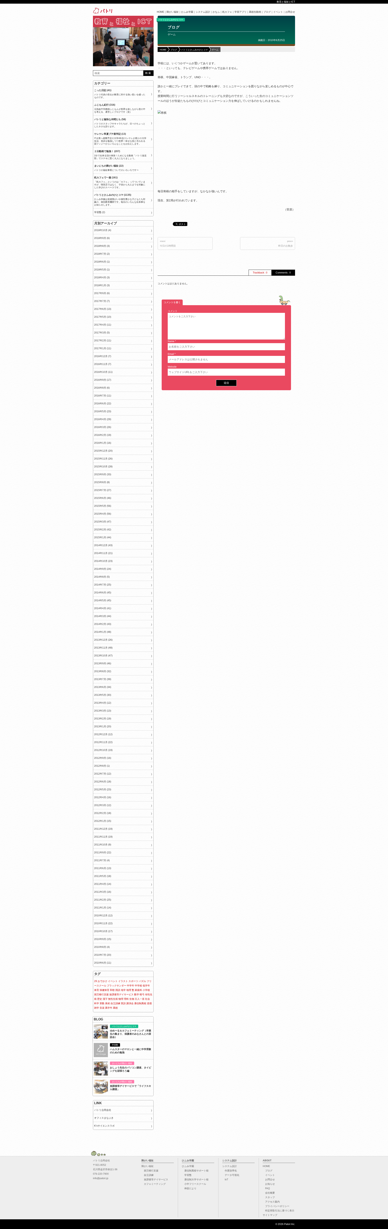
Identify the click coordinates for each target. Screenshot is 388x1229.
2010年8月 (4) (102, 947)
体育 (96, 990)
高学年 (108, 1007)
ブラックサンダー (116, 985)
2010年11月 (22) (103, 923)
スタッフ (269, 1197)
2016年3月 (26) (102, 427)
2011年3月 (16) (102, 891)
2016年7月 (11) (102, 395)
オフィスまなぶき (104, 1118)
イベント (278, 12)
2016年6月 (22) (102, 403)
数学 (136, 994)
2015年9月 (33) (102, 474)
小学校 (146, 990)
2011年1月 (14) (102, 907)
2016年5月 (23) (102, 411)
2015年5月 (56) (102, 506)
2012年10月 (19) (103, 750)
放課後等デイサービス (121, 994)
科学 (96, 1003)
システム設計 (203, 12)
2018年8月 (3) (102, 246)
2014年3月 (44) (102, 616)
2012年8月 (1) (102, 765)
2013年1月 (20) (102, 726)
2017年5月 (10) (102, 316)
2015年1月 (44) (102, 537)
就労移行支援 (101, 994)
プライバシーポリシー (276, 1206)
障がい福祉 (173, 12)
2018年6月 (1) (102, 261)
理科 (126, 999)
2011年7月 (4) (102, 860)
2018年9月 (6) (102, 238)
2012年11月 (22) (103, 742)
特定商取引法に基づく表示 (278, 1210)
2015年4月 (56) (102, 513)
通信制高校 (140, 1003)
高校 (115, 1007)
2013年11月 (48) (103, 647)
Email (171, 354)
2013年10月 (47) (103, 655)
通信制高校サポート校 (195, 1170)
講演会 (130, 1003)
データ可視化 (230, 1175)
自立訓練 (115, 1003)
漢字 (105, 999)
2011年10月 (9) (102, 844)
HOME (160, 12)
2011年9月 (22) (102, 852)
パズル (142, 981)
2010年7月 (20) (102, 955)
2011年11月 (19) (103, 836)
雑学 (96, 1007)
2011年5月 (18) (102, 876)
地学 (123, 990)
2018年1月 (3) (102, 285)
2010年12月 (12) (103, 915)
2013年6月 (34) (102, 687)
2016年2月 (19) (102, 435)
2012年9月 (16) (102, 758)
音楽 (102, 1007)
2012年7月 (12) (102, 773)
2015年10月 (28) (103, 466)
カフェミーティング (153, 1184)
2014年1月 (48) (102, 632)
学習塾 (187, 1175)
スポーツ (133, 981)
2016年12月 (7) (102, 356)
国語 (117, 990)
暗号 (142, 994)
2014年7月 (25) (102, 584)
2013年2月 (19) (102, 718)
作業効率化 (229, 1170)
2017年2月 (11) (102, 340)
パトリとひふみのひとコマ (171, 20)
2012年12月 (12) (103, 734)
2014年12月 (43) (103, 545)
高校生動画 (255, 12)
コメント (172, 311)
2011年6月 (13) (102, 868)
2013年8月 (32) (102, 671)
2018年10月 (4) (102, 230)
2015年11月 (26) (103, 458)
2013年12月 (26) (103, 639)
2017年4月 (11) (102, 324)
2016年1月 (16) (102, 443)
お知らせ (269, 1184)
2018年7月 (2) (102, 253)
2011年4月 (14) (102, 884)
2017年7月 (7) (102, 301)
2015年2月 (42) (102, 529)
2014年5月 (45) (102, 600)
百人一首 (139, 999)
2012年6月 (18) (102, 781)
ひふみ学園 (187, 12)
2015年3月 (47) (102, 521)
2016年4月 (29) (102, 419)
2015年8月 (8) (102, 482)
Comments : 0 (283, 272)
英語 (123, 1003)
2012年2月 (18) (102, 813)
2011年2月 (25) (102, 899)
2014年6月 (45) (102, 592)
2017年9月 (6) (102, 293)
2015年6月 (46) (102, 498)
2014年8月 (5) (102, 576)
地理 (128, 990)
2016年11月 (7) (102, 364)
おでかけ (102, 981)
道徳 (149, 1003)
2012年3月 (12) (102, 805)
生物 (131, 999)
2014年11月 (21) (103, 553)
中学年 (130, 985)
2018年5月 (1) (102, 269)
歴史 (99, 999)
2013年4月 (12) (102, 702)
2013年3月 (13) (102, 710)
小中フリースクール (194, 1184)
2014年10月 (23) (103, 561)
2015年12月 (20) (103, 450)
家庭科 (138, 990)
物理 (120, 999)
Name (171, 341)
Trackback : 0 (260, 272)
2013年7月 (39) (102, 679)
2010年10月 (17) (103, 931)
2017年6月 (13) (102, 309)
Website (172, 366)
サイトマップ (270, 1215)
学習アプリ (240, 12)
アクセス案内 (271, 1201)
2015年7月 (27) (102, 490)
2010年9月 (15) (102, 939)
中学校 (138, 985)
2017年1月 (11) (102, 348)
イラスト (123, 981)
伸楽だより (189, 1188)
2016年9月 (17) (102, 379)
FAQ (266, 1188)
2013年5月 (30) (102, 695)
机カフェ (227, 12)
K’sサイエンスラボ (104, 1125)
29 (95, 981)
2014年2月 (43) (102, 624)
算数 (102, 1003)
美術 (107, 1003)
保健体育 (104, 990)
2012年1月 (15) (102, 821)
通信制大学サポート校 (195, 1179)
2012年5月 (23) (102, 789)
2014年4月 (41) (102, 608)
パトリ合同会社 (102, 1110)
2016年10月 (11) (103, 372)
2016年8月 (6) (102, 387)
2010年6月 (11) (102, 962)
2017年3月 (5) (102, 332)
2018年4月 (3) (102, 277)
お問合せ (290, 12)
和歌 (112, 990)
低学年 (146, 985)
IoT (225, 1179)
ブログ (267, 12)
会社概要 (269, 1192)
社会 (147, 999)
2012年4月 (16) (102, 797)
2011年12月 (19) (103, 828)
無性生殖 (113, 999)
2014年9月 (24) (102, 569)
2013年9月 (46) (102, 663)
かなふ (216, 12)
